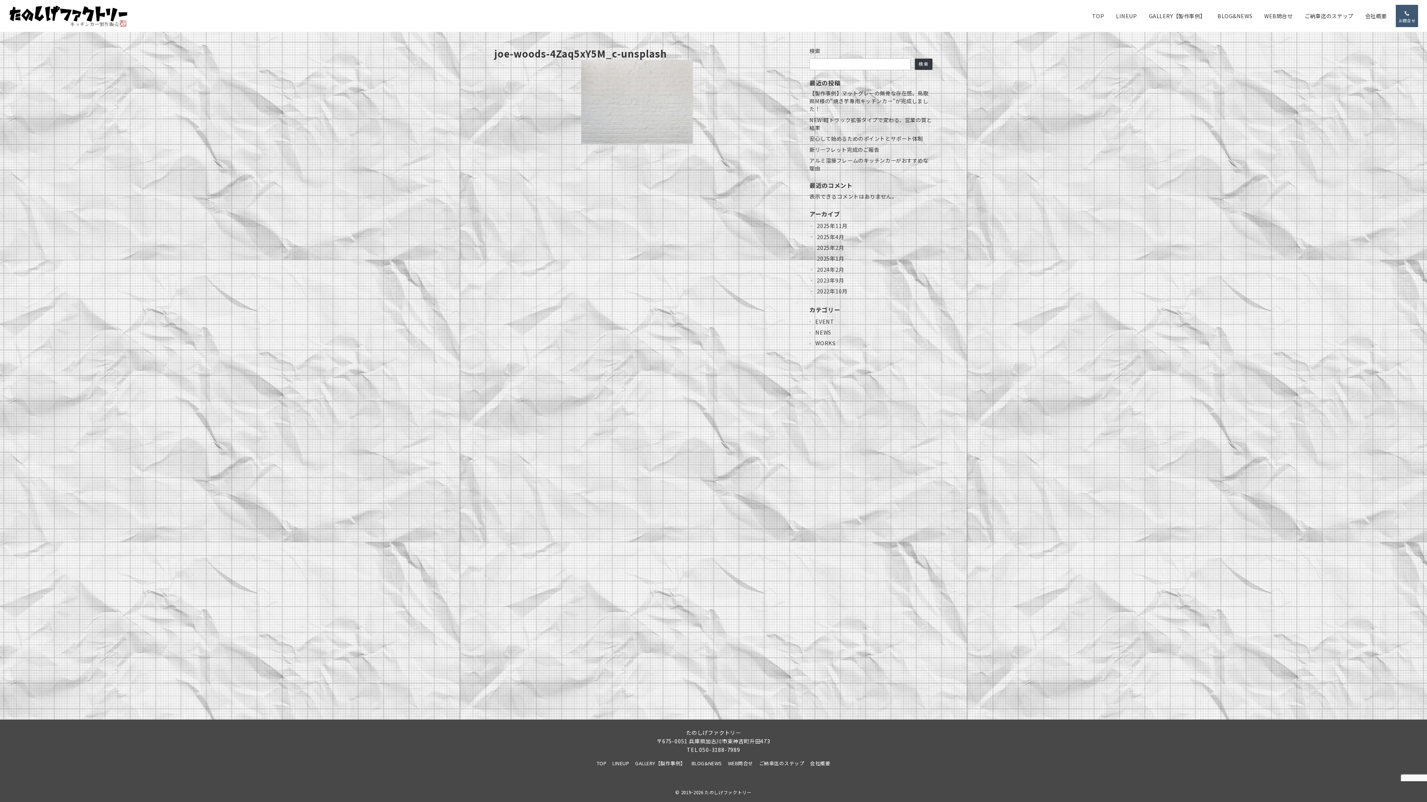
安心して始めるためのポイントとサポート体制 (866, 138)
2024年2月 (830, 269)
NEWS (823, 332)
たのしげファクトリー (728, 792)
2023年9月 (830, 280)
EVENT (824, 321)
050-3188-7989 (719, 749)
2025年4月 (830, 237)
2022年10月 (832, 291)
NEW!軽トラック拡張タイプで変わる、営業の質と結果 (870, 123)
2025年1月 (830, 258)
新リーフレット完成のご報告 (844, 149)
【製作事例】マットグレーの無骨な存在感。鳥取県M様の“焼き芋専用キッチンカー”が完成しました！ (869, 101)
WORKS (825, 343)
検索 (815, 51)
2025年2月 (830, 247)
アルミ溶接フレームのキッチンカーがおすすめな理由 (869, 164)
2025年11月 (832, 225)
